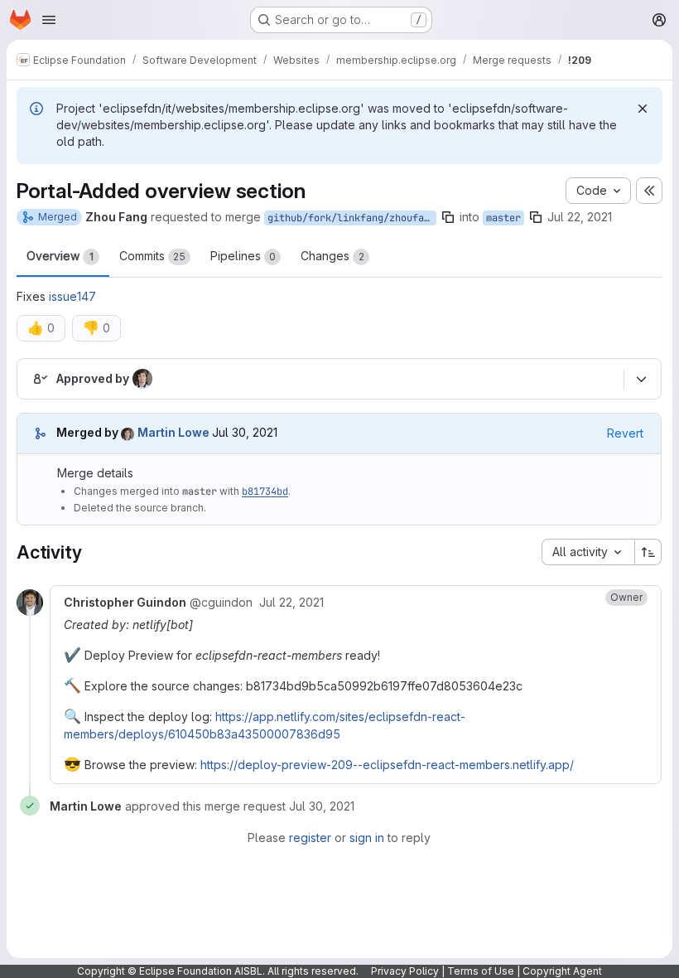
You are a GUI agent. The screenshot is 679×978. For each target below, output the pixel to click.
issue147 (72, 296)
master (503, 218)
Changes (332, 256)
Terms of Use (480, 971)
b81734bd (265, 491)
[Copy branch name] (448, 217)
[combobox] (588, 552)
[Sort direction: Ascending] (648, 552)
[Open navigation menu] (49, 20)
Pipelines (243, 256)
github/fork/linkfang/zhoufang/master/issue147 (351, 218)
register (310, 837)
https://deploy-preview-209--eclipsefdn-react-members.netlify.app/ (387, 765)
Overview (60, 256)
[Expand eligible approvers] (641, 379)
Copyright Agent (562, 971)
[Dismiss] (643, 109)
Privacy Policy (405, 971)
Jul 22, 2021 (579, 217)
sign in (366, 837)
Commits (152, 256)
